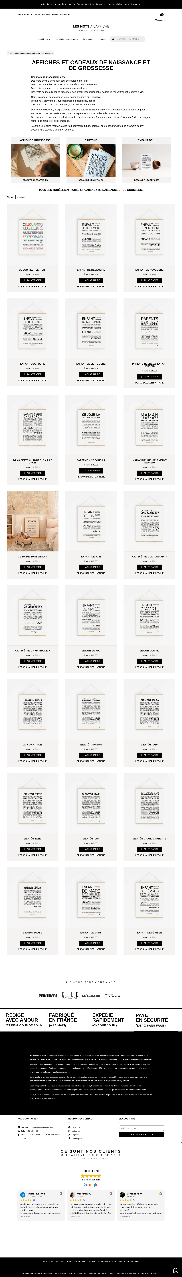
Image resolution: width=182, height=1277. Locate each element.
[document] (91, 638)
